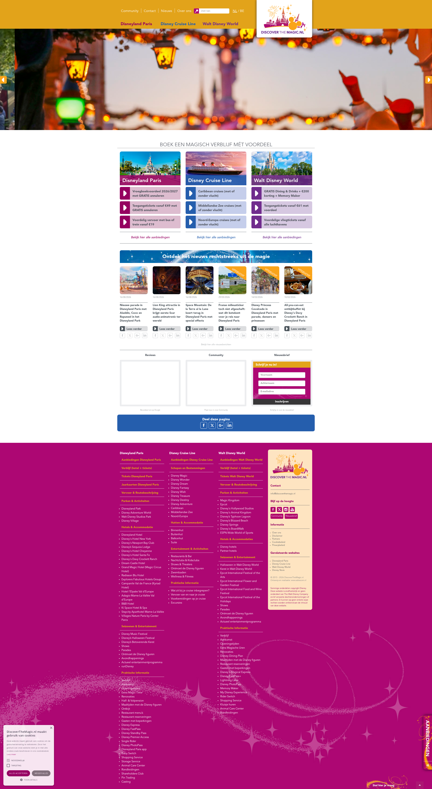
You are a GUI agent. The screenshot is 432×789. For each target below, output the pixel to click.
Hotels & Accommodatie (137, 527)
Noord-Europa (179, 516)
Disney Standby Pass (134, 733)
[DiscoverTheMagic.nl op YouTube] (292, 509)
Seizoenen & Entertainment (139, 626)
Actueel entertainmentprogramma (142, 662)
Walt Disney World (220, 24)
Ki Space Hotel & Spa (134, 608)
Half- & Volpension (133, 700)
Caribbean (177, 508)
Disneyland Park (131, 508)
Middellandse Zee (182, 512)
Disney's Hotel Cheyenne (137, 551)
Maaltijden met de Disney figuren (142, 705)
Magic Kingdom (229, 500)
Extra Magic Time (132, 692)
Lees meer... (169, 104)
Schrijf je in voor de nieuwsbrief (282, 410)
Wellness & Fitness (182, 576)
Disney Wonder (180, 480)
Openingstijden (131, 688)
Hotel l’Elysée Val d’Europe (138, 591)
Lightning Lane (229, 680)
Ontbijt (126, 709)
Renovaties (128, 696)
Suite (174, 542)
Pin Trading (128, 778)
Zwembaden (178, 572)
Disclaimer (277, 536)
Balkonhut (177, 538)
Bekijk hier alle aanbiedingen (150, 237)
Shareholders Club (133, 773)
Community (130, 11)
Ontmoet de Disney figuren (138, 654)
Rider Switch (227, 696)
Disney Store (278, 570)
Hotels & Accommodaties (236, 539)
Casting (126, 782)
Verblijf (126, 680)
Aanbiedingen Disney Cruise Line (192, 460)
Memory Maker (229, 688)
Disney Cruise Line (178, 24)
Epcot (223, 504)
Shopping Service (132, 757)
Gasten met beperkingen (137, 721)
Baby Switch (129, 753)
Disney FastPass (131, 729)
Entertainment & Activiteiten (189, 549)
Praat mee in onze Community (216, 410)
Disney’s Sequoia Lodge (136, 547)
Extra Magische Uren (232, 648)
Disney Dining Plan (231, 656)
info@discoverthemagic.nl (283, 494)
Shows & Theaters (181, 564)
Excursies (176, 603)
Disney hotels (228, 547)
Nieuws (166, 11)
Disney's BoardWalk (232, 529)
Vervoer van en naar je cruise (188, 594)
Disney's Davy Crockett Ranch (139, 559)
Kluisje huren (228, 704)
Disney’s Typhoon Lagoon (235, 516)
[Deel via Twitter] (129, 335)
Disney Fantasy (180, 488)
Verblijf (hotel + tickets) (137, 468)
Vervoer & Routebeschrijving (140, 493)
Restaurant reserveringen (136, 717)
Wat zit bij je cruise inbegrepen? (190, 590)
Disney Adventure (182, 504)
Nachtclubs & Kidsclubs (185, 560)
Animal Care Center (133, 765)
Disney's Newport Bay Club (138, 543)
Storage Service (131, 761)
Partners (276, 539)
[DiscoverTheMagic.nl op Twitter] (279, 509)
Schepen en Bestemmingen (188, 468)
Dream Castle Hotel (133, 563)
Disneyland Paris (136, 24)
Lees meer (11, 754)
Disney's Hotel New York (136, 539)
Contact (150, 11)
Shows (125, 646)
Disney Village (130, 521)
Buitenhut (177, 534)
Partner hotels (228, 551)
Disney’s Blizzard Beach (234, 520)
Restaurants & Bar (181, 556)
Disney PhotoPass (132, 745)
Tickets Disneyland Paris (137, 476)
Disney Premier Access (135, 737)
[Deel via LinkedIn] (144, 335)
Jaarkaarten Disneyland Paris (140, 484)
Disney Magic (179, 476)
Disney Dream (179, 484)
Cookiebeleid (278, 542)
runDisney (128, 666)
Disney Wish (178, 492)
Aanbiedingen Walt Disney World (241, 460)
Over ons (184, 11)
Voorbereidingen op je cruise (188, 598)
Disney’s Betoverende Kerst (138, 642)
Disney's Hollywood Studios (237, 508)
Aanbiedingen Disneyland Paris (141, 460)
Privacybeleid (278, 545)
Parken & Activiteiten (135, 501)
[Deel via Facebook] (122, 335)
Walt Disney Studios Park (136, 517)
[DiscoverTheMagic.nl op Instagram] (285, 509)
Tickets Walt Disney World (237, 476)
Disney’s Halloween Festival (138, 638)
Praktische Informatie (135, 673)
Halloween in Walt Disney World (239, 565)
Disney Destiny (180, 500)
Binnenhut (177, 530)
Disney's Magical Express (235, 672)
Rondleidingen (130, 769)
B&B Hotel (128, 604)
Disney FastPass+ (230, 676)
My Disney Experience (233, 692)
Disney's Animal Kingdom (235, 512)
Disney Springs (229, 525)
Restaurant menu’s (132, 713)
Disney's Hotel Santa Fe (136, 555)
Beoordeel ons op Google (150, 410)
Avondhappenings (133, 658)
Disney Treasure (180, 496)
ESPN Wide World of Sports (236, 533)
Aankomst (127, 684)
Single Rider (129, 741)
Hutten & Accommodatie (187, 522)
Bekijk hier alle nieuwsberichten (216, 344)
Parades (126, 650)
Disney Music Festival (134, 634)
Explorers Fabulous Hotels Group (141, 579)
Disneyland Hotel (132, 535)
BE (242, 11)
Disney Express (131, 725)
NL (235, 11)
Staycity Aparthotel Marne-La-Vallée (143, 612)
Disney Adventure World (136, 513)
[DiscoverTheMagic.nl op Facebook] (273, 509)
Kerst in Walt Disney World (236, 569)
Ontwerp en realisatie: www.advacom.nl (288, 580)
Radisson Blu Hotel (133, 575)
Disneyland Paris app (134, 749)
